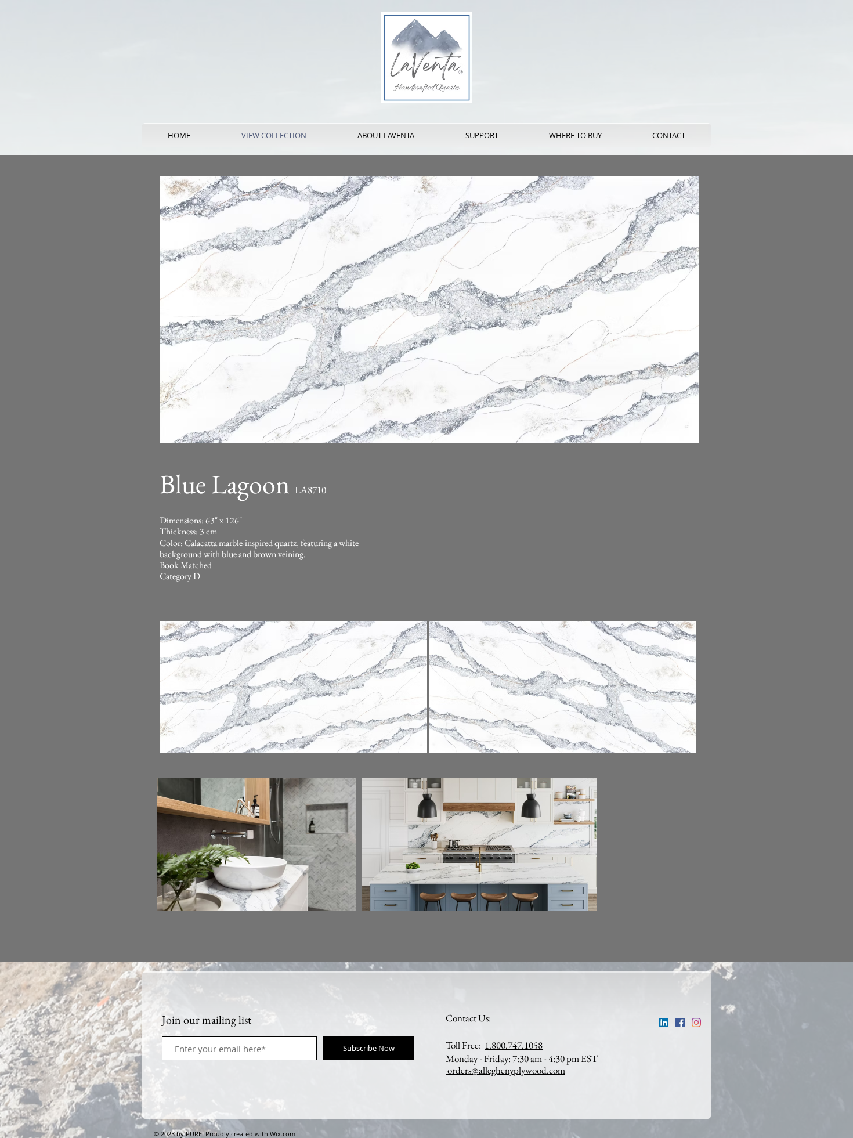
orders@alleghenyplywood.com (505, 1070)
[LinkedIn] (663, 1022)
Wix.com (282, 1133)
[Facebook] (680, 1022)
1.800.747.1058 (514, 1045)
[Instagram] (696, 1022)
